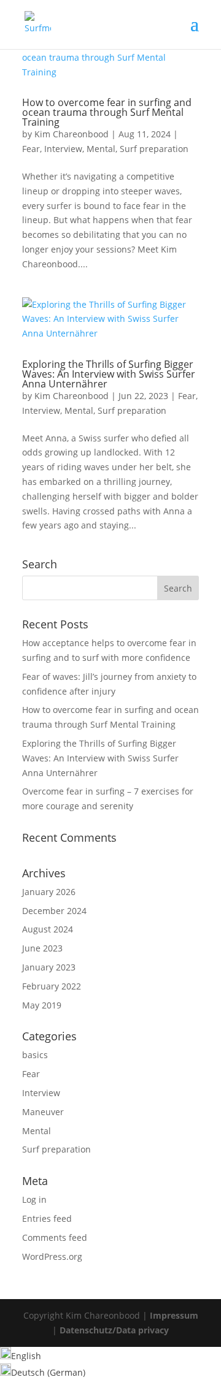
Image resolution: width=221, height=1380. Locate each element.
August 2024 (47, 929)
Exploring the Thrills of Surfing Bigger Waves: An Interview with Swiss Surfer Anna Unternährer (108, 374)
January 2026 (49, 892)
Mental (101, 148)
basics (35, 1055)
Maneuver (43, 1112)
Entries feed (47, 1218)
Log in (34, 1199)
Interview (63, 148)
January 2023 (49, 967)
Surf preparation (154, 148)
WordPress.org (52, 1256)
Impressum (174, 1315)
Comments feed (54, 1237)
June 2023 (42, 948)
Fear (31, 148)
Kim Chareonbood (71, 134)
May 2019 (41, 1005)
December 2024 (54, 911)
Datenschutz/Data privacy (114, 1330)
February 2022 (51, 986)
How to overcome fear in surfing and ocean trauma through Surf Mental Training (107, 112)
